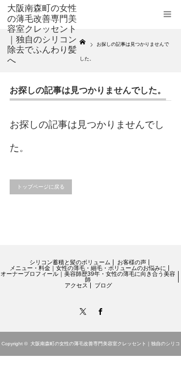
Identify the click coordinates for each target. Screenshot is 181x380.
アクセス (76, 285)
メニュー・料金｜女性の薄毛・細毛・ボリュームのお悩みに (88, 268)
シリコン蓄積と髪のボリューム (70, 262)
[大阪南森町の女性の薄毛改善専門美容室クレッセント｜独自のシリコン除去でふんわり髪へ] (43, 34)
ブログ (103, 285)
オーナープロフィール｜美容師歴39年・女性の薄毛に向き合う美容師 (87, 277)
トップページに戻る (41, 187)
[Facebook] (99, 310)
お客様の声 (131, 262)
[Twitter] (82, 310)
